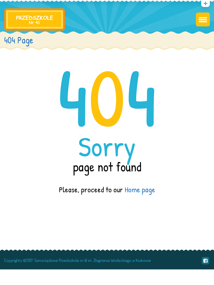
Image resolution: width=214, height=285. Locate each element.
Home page (140, 189)
